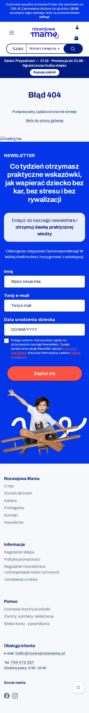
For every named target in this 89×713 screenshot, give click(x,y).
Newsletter (14, 522)
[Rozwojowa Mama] (44, 33)
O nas (9, 486)
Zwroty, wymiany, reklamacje (29, 616)
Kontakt (11, 515)
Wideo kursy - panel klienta (26, 624)
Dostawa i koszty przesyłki (27, 609)
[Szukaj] (73, 48)
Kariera (10, 501)
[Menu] (11, 32)
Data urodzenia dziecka (29, 319)
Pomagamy (14, 508)
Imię (8, 271)
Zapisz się (44, 373)
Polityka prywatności (22, 559)
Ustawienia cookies (21, 579)
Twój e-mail (16, 295)
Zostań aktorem (18, 493)
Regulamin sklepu (19, 552)
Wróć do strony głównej (44, 121)
